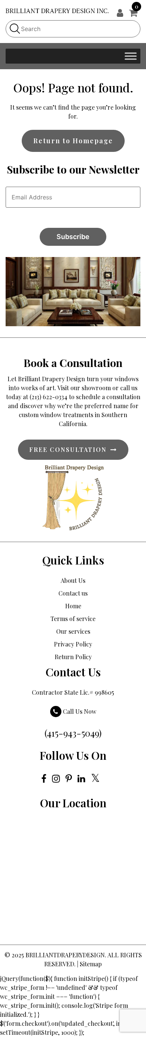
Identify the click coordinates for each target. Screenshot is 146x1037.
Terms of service (73, 618)
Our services (73, 631)
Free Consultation (68, 449)
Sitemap (91, 964)
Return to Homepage (73, 140)
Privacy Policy (73, 644)
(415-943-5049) (73, 733)
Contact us (73, 593)
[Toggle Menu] (131, 55)
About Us (73, 580)
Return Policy (73, 657)
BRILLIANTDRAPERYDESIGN (65, 955)
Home (73, 606)
